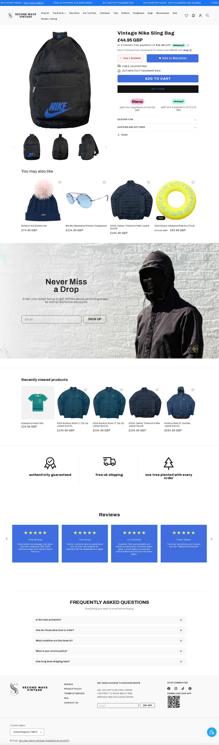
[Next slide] (211, 539)
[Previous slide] (6, 539)
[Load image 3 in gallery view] (88, 147)
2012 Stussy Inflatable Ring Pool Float (175, 226)
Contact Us (71, 703)
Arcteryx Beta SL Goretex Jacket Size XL (177, 424)
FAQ (66, 698)
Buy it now (158, 89)
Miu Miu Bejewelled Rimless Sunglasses (86, 226)
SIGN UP (94, 319)
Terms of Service (74, 694)
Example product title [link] (32, 423)
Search (68, 684)
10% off (147, 705)
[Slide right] (106, 147)
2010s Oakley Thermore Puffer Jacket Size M (129, 227)
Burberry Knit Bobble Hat (34, 226)
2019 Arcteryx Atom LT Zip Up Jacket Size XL (72, 424)
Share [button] (124, 135)
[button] (59, 13)
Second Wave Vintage (32, 741)
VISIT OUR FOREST (34, 3)
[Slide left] (14, 147)
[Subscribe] (151, 705)
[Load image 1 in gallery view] (31, 147)
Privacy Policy (73, 689)
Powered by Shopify (57, 741)
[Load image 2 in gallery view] (60, 147)
